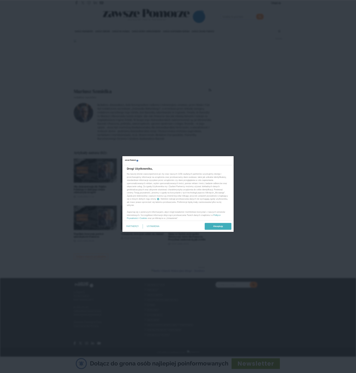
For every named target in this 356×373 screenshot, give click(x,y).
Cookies (143, 218)
